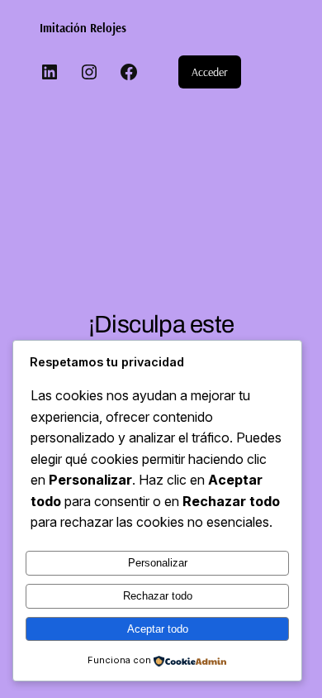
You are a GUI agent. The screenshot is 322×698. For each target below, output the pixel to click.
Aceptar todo (157, 629)
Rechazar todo (157, 596)
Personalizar (157, 563)
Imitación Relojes (83, 28)
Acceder (210, 72)
